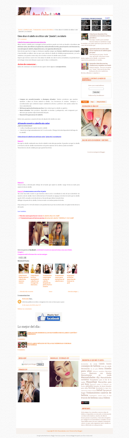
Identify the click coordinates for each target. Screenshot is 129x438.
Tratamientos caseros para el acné (100, 395)
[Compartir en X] (23, 258)
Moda (87, 384)
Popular (85, 102)
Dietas (101, 369)
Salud (99, 390)
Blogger (102, 152)
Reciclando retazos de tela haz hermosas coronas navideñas (49, 344)
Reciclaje (91, 388)
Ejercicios (108, 371)
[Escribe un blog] (21, 258)
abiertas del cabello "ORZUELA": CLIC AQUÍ (59, 218)
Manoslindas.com (63, 431)
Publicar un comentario (25, 309)
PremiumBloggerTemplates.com (74, 435)
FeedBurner (100, 95)
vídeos (106, 398)
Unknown (25, 299)
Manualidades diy (90, 377)
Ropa (94, 390)
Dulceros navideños (99, 371)
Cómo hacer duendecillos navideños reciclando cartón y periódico (52, 333)
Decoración (85, 369)
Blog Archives (101, 102)
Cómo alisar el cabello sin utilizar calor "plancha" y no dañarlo (42, 36)
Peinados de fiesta (99, 386)
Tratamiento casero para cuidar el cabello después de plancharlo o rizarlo (47, 281)
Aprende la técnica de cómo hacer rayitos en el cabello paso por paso (100, 50)
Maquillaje (91, 382)
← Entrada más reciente (25, 291)
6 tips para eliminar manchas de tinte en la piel (71, 279)
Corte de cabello (106, 366)
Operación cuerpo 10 (96, 384)
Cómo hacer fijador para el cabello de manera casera (23, 279)
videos (100, 398)
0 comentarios (21, 339)
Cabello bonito (27, 29)
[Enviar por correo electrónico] (20, 258)
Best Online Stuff (87, 435)
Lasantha (62, 435)
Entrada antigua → (73, 291)
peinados (89, 386)
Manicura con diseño (100, 373)
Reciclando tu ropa (102, 388)
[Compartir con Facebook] (25, 258)
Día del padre (94, 369)
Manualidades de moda (96, 375)
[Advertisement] (34, 22)
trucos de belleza (89, 398)
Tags (92, 102)
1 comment (23, 39)
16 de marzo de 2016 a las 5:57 (31, 305)
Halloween (83, 373)
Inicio (50, 291)
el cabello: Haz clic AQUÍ (51, 216)
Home (20, 29)
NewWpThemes (46, 435)
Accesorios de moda (89, 364)
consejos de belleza (90, 366)
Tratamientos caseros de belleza (43, 29)
